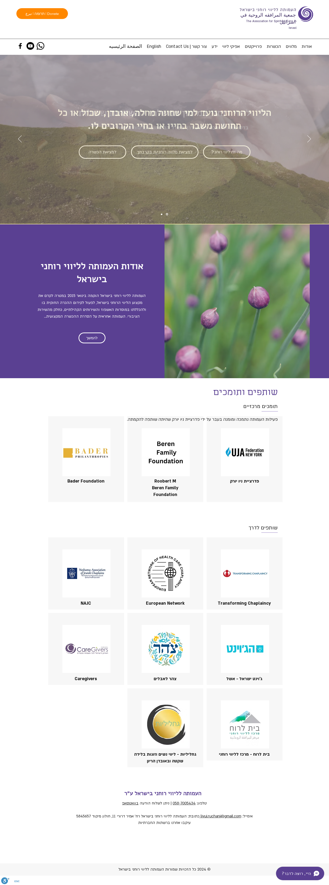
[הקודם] (20, 139)
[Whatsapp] (40, 46)
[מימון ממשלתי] (167, 214)
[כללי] (161, 214)
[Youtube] (30, 46)
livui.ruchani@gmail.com (220, 816)
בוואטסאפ (130, 803)
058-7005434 (184, 803)
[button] (291, 46)
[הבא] (309, 139)
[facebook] (20, 46)
